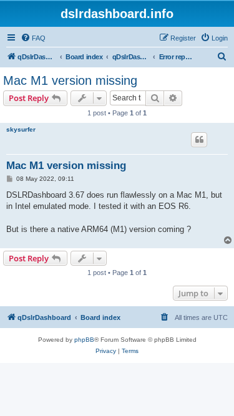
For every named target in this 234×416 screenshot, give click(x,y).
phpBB (84, 339)
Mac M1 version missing (70, 80)
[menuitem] (33, 38)
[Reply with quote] (199, 139)
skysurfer (21, 129)
